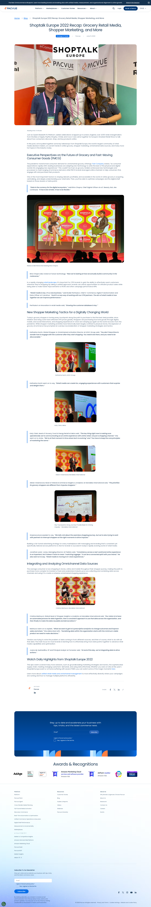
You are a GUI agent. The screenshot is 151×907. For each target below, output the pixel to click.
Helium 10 (17, 857)
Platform (17, 794)
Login (119, 8)
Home (17, 18)
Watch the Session (132, 3)
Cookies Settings (114, 902)
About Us (103, 798)
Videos (59, 805)
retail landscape (50, 282)
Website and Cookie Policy (129, 902)
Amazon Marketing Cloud (22, 843)
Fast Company (98, 164)
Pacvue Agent (18, 801)
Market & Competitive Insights (23, 836)
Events (102, 812)
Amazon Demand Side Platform (24, 840)
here (113, 669)
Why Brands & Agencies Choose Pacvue (112, 794)
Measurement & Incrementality (24, 826)
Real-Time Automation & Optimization (26, 815)
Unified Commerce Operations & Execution (27, 819)
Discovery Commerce (21, 812)
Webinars (60, 808)
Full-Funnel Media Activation (23, 808)
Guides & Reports (62, 801)
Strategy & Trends (62, 36)
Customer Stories (68, 8)
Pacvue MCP (18, 850)
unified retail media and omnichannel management (61, 674)
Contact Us (103, 805)
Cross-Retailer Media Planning (23, 805)
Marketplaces (18, 829)
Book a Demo (130, 8)
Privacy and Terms (103, 902)
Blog (26, 18)
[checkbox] (75, 740)
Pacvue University (62, 812)
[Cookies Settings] (3, 904)
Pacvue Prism (18, 798)
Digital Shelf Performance (22, 822)
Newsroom (103, 801)
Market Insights (19, 854)
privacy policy (67, 738)
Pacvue (77, 36)
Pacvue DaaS (18, 847)
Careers (102, 808)
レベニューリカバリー (20, 833)
